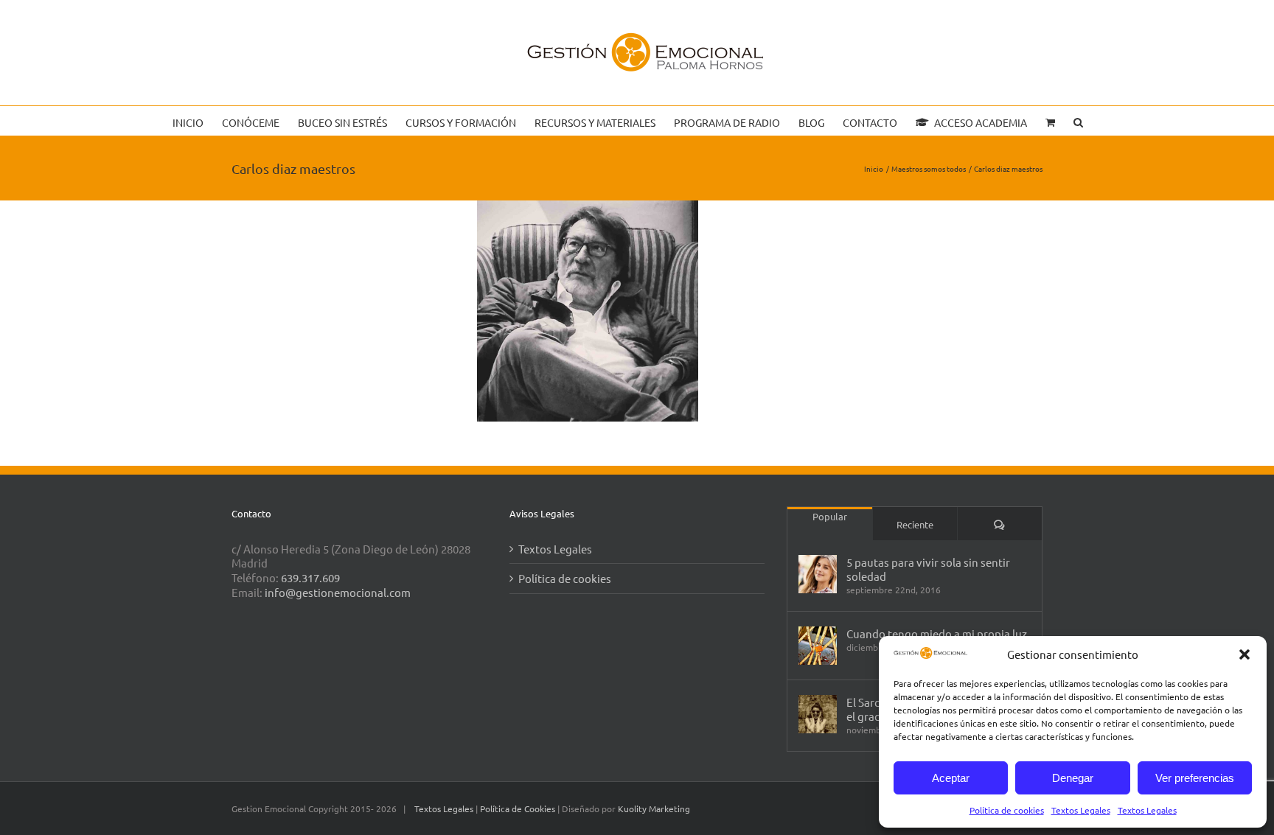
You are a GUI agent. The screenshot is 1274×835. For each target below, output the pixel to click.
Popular (829, 516)
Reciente (915, 524)
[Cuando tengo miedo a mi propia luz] (817, 645)
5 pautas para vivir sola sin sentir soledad (928, 569)
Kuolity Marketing (654, 808)
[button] (1244, 654)
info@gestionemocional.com (338, 592)
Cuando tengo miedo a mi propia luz (936, 633)
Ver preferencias (1194, 778)
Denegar (1072, 778)
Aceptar (951, 778)
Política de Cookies (518, 808)
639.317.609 (310, 577)
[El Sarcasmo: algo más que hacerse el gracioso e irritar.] (817, 714)
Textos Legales (1080, 810)
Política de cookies (1007, 810)
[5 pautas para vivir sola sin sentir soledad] (817, 574)
